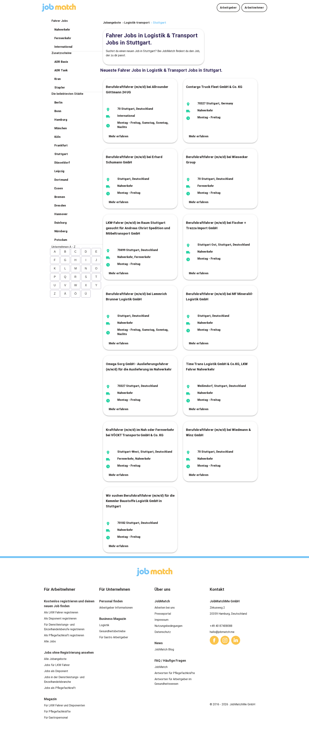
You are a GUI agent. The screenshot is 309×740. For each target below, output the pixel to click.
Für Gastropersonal (56, 717)
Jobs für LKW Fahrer (57, 665)
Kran (57, 79)
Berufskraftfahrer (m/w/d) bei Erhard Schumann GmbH (134, 159)
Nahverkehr (62, 29)
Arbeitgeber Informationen (116, 607)
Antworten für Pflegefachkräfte (174, 673)
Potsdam (60, 240)
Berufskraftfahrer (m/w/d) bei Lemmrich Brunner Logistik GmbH (136, 296)
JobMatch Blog (164, 649)
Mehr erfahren (118, 136)
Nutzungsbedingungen (168, 626)
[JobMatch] (59, 8)
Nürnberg (60, 231)
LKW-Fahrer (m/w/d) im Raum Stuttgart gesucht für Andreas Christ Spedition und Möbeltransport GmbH (138, 228)
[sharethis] (214, 640)
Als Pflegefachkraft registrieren (64, 635)
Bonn (57, 111)
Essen (58, 188)
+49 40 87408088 (221, 626)
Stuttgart (61, 154)
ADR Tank (61, 70)
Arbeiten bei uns (164, 607)
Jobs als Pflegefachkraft (60, 688)
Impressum (161, 619)
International (63, 46)
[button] (77, 29)
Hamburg (60, 119)
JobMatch (161, 667)
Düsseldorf (62, 162)
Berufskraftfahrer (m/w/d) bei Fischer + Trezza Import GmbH (216, 225)
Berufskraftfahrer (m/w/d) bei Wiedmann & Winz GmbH (218, 432)
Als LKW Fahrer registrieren (61, 612)
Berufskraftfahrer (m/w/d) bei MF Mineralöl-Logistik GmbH (219, 296)
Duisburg (60, 222)
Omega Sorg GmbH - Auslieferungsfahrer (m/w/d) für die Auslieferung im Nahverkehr (139, 366)
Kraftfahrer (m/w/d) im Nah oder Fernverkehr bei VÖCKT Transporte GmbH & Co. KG (140, 432)
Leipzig (59, 171)
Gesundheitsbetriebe (112, 631)
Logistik (104, 625)
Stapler (59, 87)
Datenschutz (162, 632)
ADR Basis (61, 61)
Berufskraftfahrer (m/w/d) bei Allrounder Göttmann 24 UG (137, 89)
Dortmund (61, 179)
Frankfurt (61, 145)
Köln (57, 137)
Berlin (58, 102)
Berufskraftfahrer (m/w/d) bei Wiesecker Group (217, 159)
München (60, 128)
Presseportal (162, 613)
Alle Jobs (50, 641)
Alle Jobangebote (55, 659)
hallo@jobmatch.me (222, 632)
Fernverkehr (62, 38)
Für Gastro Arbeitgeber (113, 637)
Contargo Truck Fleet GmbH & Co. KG (214, 87)
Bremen (59, 197)
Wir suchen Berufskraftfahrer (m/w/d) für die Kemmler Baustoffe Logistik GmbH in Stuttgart (140, 501)
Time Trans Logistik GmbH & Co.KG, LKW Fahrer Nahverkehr (217, 366)
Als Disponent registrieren (60, 618)
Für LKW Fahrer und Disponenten (64, 705)
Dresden (60, 205)
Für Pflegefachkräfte (57, 711)
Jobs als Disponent (56, 671)
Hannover (61, 214)
